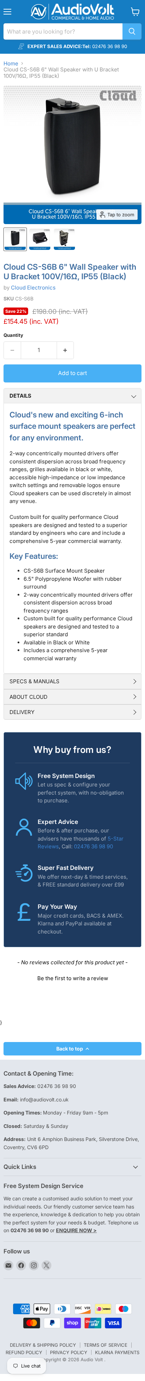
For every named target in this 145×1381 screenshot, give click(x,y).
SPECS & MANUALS (34, 681)
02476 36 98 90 (93, 846)
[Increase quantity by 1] (65, 350)
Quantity (13, 335)
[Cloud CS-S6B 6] (15, 239)
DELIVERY (22, 712)
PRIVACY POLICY (68, 1352)
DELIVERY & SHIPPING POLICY (43, 1345)
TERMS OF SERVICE (105, 1345)
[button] (72, 977)
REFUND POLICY (24, 1352)
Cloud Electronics (33, 287)
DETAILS (20, 395)
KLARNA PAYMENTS (117, 1352)
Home (11, 63)
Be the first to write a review (72, 978)
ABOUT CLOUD (29, 697)
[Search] (131, 31)
